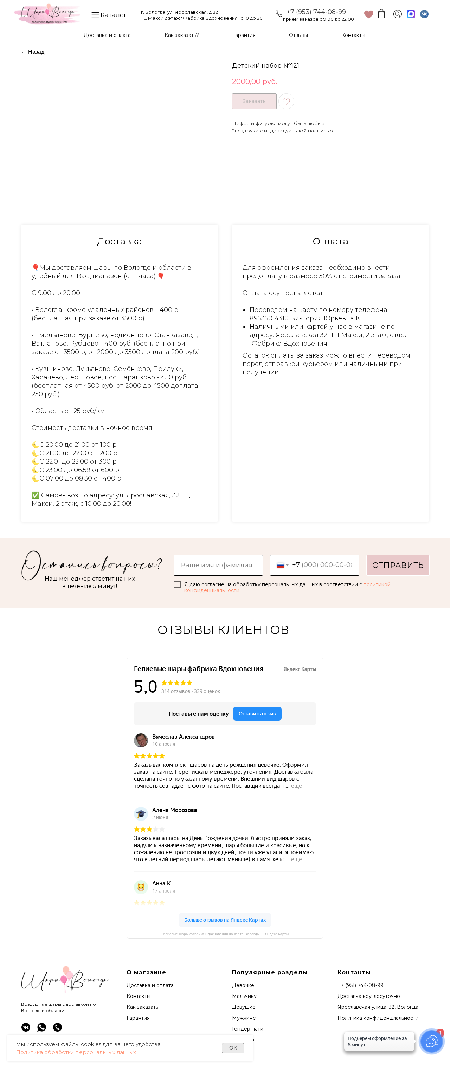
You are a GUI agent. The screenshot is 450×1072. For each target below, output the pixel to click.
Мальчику (244, 996)
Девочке (243, 985)
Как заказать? (182, 35)
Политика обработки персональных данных (76, 1052)
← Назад (32, 52)
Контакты (353, 35)
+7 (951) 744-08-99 (361, 985)
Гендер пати (247, 1029)
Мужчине (244, 1018)
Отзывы (298, 35)
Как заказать (142, 1007)
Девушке (244, 1007)
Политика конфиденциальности (378, 1018)
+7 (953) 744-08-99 (316, 12)
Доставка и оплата (107, 35)
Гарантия (244, 35)
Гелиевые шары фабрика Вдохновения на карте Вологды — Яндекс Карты (225, 934)
